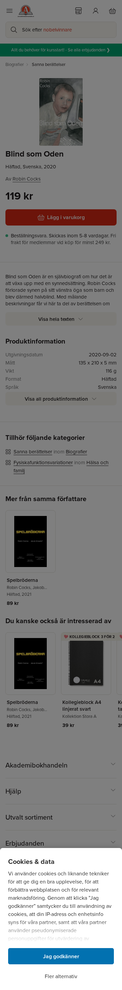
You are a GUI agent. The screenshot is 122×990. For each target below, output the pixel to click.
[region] (61, 919)
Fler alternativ (61, 976)
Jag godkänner (61, 956)
